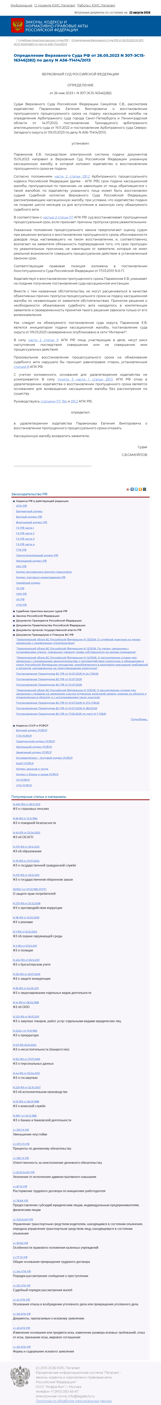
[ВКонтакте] (132, 488)
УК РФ (20, 599)
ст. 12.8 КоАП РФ (23, 1219)
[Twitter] (136, 488)
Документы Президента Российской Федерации (49, 620)
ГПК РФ (21, 549)
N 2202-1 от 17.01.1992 (25, 1030)
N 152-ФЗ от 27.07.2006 (26, 1059)
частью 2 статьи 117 (58, 217)
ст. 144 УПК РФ (22, 1271)
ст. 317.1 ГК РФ (21, 1144)
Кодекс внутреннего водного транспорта (44, 571)
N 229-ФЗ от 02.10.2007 (27, 1087)
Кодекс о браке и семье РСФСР (37, 774)
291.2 (74, 401)
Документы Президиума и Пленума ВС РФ (45, 634)
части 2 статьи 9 (43, 340)
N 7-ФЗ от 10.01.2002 (25, 931)
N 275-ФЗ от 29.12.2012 (26, 875)
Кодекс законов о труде (32, 768)
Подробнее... (139, 719)
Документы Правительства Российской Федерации (50, 625)
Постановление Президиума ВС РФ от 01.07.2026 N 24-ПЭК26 (57, 673)
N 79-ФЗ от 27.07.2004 (26, 860)
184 (64, 401)
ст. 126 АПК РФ (22, 1313)
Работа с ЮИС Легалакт (96, 5)
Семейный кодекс (28, 582)
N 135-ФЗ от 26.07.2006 (26, 974)
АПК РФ (21, 505)
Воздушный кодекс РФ (31, 522)
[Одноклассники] (140, 488)
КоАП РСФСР (25, 763)
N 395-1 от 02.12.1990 (25, 1115)
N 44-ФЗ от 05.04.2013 (26, 1073)
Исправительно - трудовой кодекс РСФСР (44, 757)
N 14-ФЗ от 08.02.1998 (26, 1002)
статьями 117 (50, 401)
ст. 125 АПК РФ (22, 1346)
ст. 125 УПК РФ (21, 1285)
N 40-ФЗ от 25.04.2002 (26, 832)
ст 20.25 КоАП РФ (24, 1172)
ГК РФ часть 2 (25, 533)
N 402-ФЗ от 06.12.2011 (26, 959)
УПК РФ (21, 604)
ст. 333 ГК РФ (21, 1129)
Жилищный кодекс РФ (31, 560)
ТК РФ (20, 588)
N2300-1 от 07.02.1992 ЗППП (29, 889)
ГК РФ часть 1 (25, 527)
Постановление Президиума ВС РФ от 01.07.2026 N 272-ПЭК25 (57, 702)
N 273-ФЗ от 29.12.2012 (26, 846)
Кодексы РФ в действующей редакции (42, 501)
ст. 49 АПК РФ (21, 1328)
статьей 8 (21, 367)
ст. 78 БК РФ (20, 1200)
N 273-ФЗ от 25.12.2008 (26, 903)
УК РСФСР (23, 779)
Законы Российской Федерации (37, 615)
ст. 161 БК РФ (20, 1243)
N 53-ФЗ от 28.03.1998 (26, 1101)
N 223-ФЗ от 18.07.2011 (26, 1016)
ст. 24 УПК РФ (21, 1299)
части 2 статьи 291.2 (72, 176)
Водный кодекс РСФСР (31, 730)
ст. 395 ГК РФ (21, 1158)
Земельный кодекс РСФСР (34, 752)
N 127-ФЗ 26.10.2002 (24, 1044)
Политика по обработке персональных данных (74, 1401)
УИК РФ (21, 593)
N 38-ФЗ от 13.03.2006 (26, 917)
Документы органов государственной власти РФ (48, 630)
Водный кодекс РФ (29, 516)
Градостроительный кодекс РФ (37, 555)
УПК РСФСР (24, 785)
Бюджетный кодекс (29, 511)
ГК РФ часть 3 (25, 538)
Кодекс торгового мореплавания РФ (40, 577)
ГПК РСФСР (24, 735)
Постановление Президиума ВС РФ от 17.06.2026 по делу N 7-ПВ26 (61, 713)
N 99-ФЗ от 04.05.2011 (26, 988)
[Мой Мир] (145, 488)
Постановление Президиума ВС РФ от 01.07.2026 (49, 679)
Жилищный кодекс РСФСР (34, 746)
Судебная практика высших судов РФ (41, 611)
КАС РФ (21, 566)
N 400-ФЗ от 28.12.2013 (26, 804)
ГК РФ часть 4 (25, 544)
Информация (21, 5)
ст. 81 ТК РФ (20, 1186)
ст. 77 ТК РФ (20, 1257)
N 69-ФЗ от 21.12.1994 (25, 818)
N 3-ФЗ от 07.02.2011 (25, 945)
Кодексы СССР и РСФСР (32, 725)
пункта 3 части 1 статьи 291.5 (85, 379)
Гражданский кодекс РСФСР (35, 741)
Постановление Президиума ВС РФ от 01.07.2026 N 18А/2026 (56, 708)
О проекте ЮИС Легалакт (54, 5)
